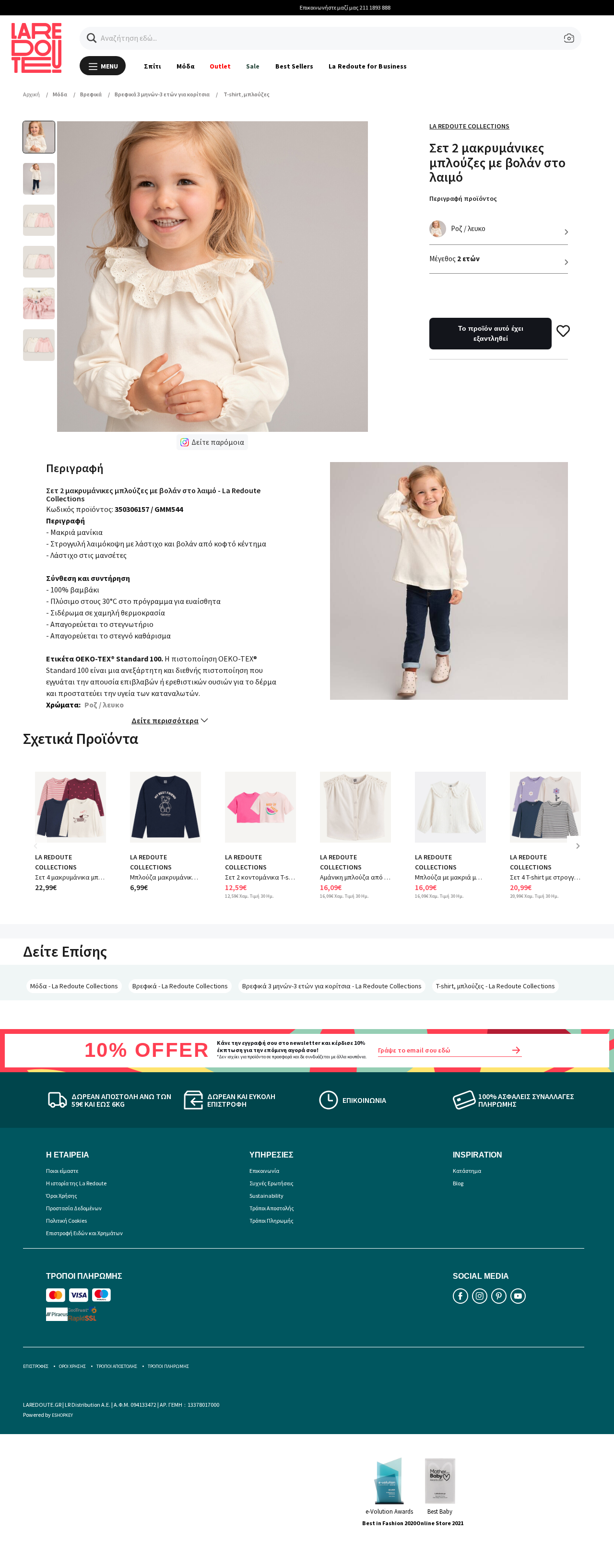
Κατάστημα (467, 1170)
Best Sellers (294, 66)
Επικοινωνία (264, 1170)
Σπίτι (152, 66)
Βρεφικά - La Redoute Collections (180, 986)
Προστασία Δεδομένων (74, 1208)
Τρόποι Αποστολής (271, 1208)
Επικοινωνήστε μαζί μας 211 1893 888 (307, 7)
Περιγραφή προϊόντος (463, 198)
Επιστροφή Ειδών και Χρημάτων (84, 1233)
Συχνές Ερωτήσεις (271, 1183)
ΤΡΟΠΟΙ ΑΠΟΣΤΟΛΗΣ (116, 1366)
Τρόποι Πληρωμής (271, 1220)
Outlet (220, 66)
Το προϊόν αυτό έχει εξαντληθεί (490, 333)
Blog (458, 1183)
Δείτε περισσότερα (165, 720)
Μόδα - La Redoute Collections (74, 986)
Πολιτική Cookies (66, 1220)
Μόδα (185, 66)
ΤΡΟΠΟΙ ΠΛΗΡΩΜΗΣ (168, 1366)
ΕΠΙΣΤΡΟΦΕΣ (35, 1366)
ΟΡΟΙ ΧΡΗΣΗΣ (72, 1366)
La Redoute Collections (469, 126)
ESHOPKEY (62, 1415)
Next (581, 853)
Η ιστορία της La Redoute (76, 1183)
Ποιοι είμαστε (62, 1170)
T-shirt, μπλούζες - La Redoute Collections (495, 986)
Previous (42, 853)
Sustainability (266, 1195)
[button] (92, 38)
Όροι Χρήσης (61, 1195)
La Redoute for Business (368, 66)
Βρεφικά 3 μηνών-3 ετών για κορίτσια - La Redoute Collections (332, 986)
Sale (253, 66)
